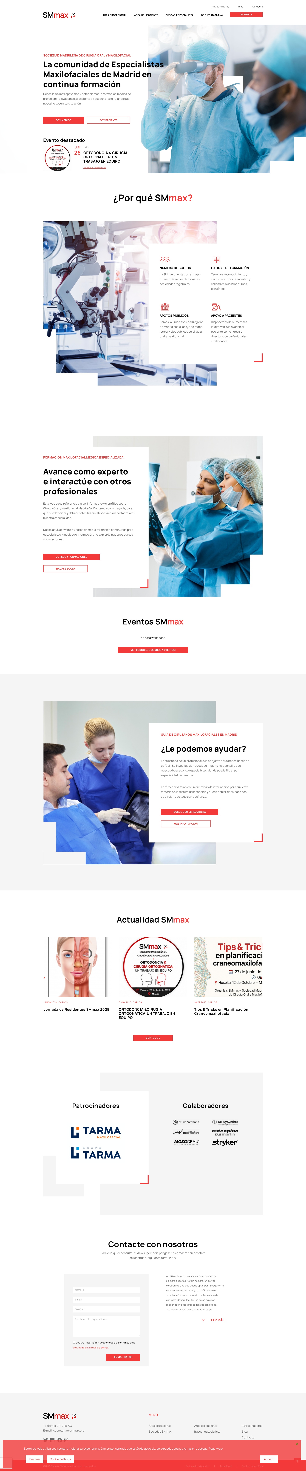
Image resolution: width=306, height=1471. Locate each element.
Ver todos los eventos (94, 167)
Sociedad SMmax (212, 15)
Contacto (258, 6)
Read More (216, 1448)
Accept (269, 1459)
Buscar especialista (180, 15)
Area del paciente (205, 1426)
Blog (240, 6)
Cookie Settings (60, 1459)
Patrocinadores (220, 6)
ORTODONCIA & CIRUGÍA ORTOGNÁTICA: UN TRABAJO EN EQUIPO (105, 157)
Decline (34, 1459)
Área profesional (115, 15)
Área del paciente (146, 15)
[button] (261, 978)
